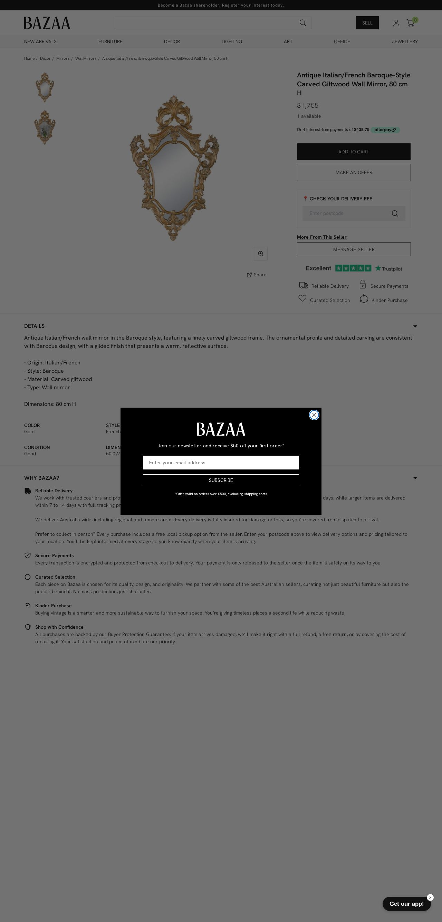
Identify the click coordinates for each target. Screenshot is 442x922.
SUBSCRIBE (221, 480)
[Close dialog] (314, 414)
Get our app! (407, 903)
